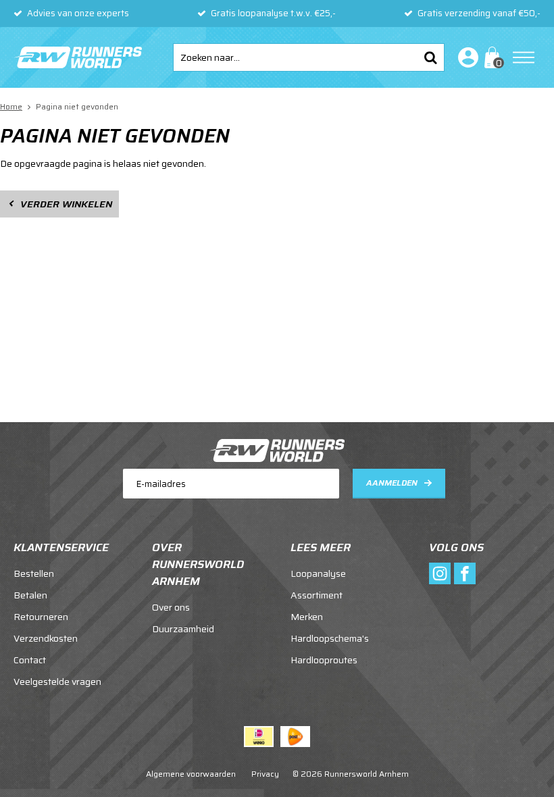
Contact (30, 659)
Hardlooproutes (324, 659)
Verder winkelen (66, 204)
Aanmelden (392, 482)
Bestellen (34, 573)
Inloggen (465, 57)
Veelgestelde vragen (57, 681)
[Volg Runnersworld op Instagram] (440, 573)
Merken (307, 616)
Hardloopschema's (330, 638)
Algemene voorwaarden (191, 773)
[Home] (78, 57)
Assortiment (317, 595)
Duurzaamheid (183, 628)
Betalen (30, 595)
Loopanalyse (318, 573)
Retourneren (41, 616)
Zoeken (430, 57)
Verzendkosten (46, 638)
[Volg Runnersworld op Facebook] (465, 573)
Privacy (265, 773)
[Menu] (523, 57)
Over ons (171, 607)
